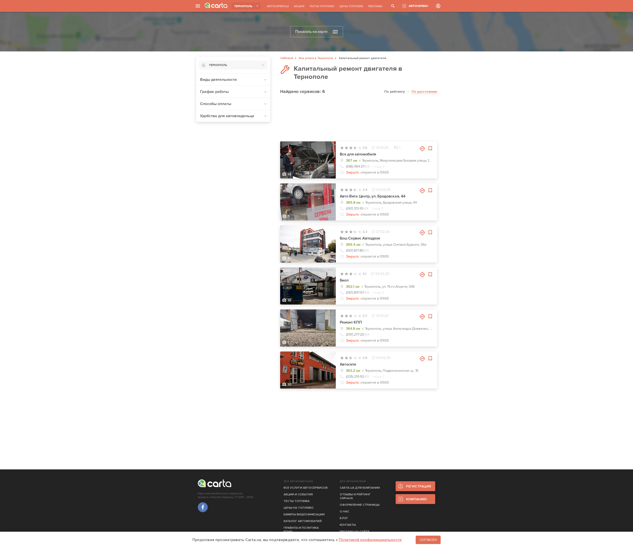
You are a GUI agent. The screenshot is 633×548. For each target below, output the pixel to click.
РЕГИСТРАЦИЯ (418, 486)
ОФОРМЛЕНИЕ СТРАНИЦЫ (360, 505)
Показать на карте (311, 31)
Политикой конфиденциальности (370, 539)
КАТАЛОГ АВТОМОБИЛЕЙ (303, 521)
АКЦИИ (299, 6)
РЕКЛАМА (375, 6)
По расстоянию (424, 91)
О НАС (344, 511)
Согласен (428, 540)
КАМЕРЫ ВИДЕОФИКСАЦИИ (304, 514)
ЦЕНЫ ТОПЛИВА (351, 6)
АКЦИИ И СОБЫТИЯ (298, 494)
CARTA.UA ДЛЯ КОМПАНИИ (360, 488)
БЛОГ (344, 518)
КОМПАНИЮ (416, 499)
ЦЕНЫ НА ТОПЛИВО (299, 508)
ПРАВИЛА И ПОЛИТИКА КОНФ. (301, 529)
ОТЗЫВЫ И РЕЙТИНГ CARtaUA (355, 496)
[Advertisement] (233, 200)
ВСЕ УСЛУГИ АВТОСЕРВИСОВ (306, 488)
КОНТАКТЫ (348, 525)
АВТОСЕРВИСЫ (278, 6)
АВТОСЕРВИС (418, 6)
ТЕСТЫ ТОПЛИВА (321, 6)
